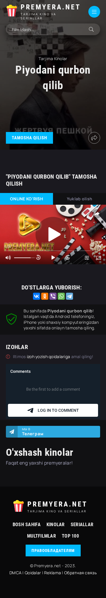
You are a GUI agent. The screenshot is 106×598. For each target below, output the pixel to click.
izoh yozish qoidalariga (49, 356)
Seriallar (82, 524)
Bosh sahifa (27, 524)
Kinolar (56, 524)
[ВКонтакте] (36, 296)
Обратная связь (80, 572)
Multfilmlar (41, 536)
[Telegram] (69, 296)
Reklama (52, 572)
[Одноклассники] (44, 296)
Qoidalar (33, 572)
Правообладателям (53, 550)
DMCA (15, 572)
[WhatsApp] (61, 296)
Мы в (33, 431)
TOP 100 (70, 536)
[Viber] (53, 296)
